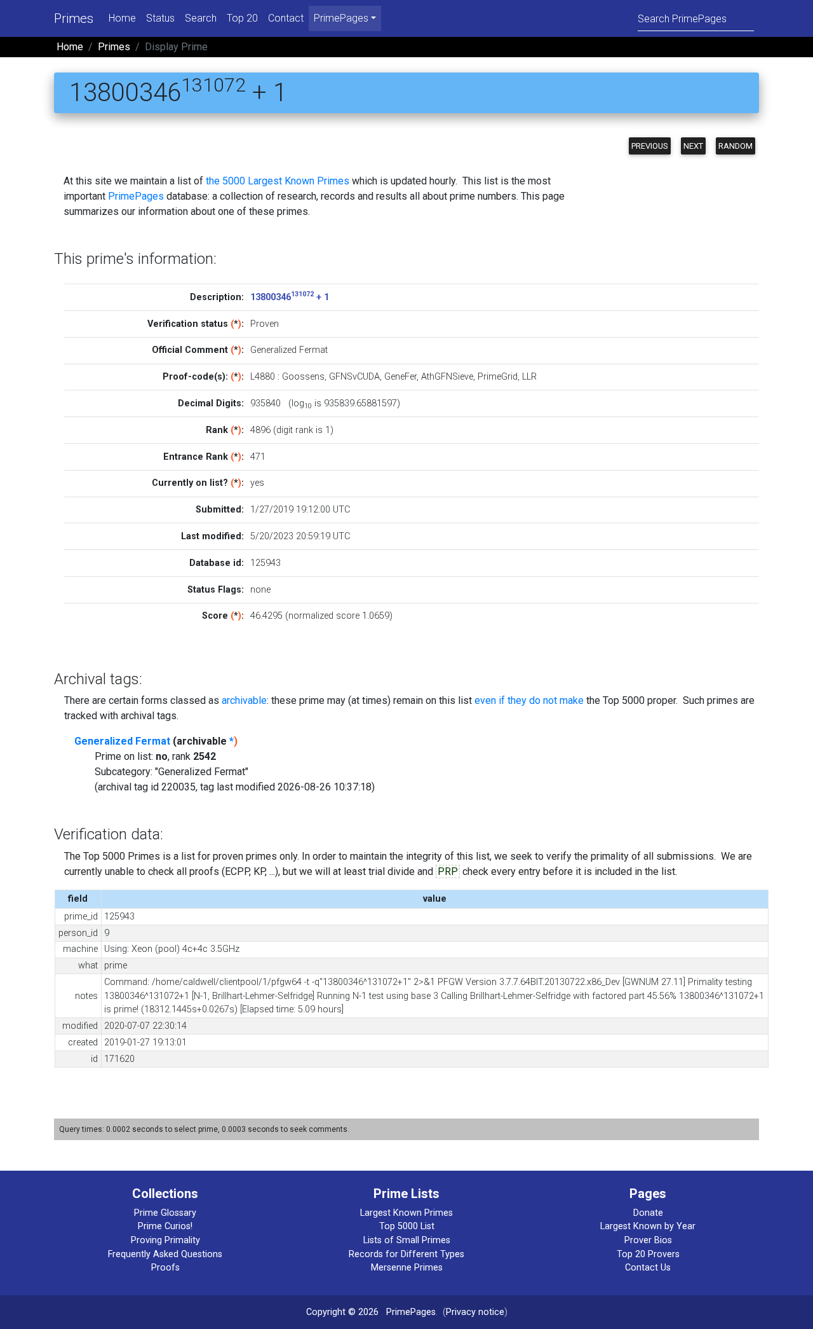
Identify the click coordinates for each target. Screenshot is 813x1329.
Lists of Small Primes (406, 1240)
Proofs (165, 1267)
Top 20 (242, 18)
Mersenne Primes (407, 1267)
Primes (73, 18)
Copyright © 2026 (342, 1312)
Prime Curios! (165, 1226)
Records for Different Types (406, 1254)
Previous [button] (649, 146)
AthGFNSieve (447, 376)
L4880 (262, 376)
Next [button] (693, 146)
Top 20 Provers (648, 1254)
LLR (529, 376)
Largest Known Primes (406, 1213)
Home (122, 18)
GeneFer (400, 376)
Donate (648, 1213)
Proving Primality (165, 1240)
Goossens (303, 376)
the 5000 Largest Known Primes (277, 181)
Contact (286, 18)
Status (160, 18)
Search (201, 18)
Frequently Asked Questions (165, 1254)
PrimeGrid (498, 376)
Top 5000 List (406, 1226)
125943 (265, 563)
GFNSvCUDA (354, 376)
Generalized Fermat (122, 741)
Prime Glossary (165, 1213)
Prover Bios (648, 1240)
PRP (448, 871)
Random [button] (735, 146)
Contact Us (648, 1267)
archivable (244, 700)
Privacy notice (475, 1312)
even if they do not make (529, 700)
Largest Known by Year (647, 1226)
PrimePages (136, 196)
